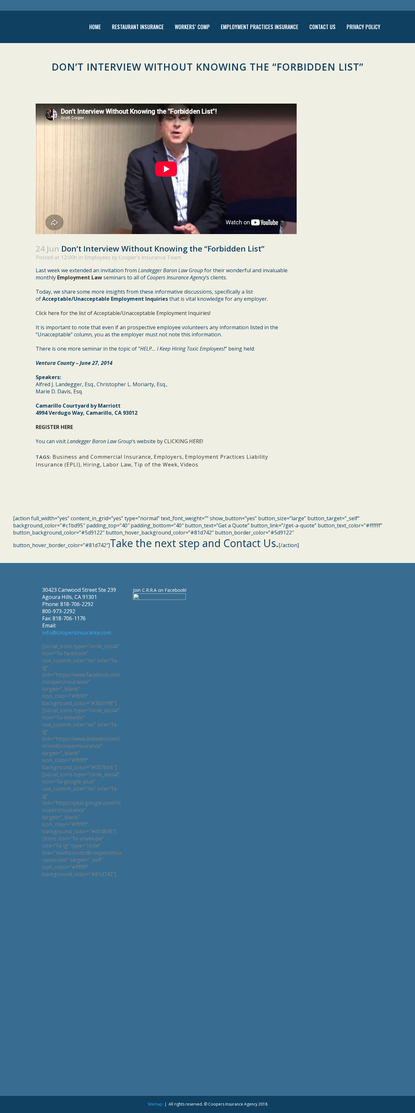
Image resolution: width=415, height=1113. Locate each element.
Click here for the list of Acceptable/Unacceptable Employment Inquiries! (123, 313)
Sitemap (155, 1104)
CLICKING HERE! (183, 441)
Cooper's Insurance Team (150, 257)
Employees (97, 257)
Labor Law (117, 464)
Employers (168, 456)
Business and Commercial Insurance (102, 456)
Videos (189, 464)
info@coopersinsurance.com (76, 632)
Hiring (91, 464)
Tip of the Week (156, 464)
